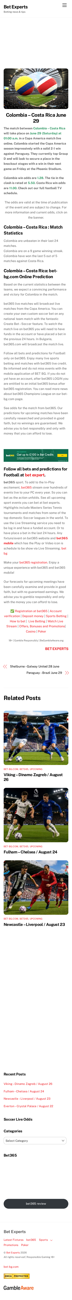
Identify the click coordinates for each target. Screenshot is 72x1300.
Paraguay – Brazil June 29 (44, 673)
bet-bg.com (11, 769)
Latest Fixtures (13, 1239)
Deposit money (33, 616)
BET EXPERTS (56, 649)
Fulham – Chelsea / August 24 (30, 852)
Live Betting (36, 621)
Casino (31, 631)
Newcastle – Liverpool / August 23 (34, 924)
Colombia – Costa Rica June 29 (36, 118)
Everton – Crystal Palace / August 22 (28, 1106)
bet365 (26, 487)
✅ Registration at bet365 (28, 611)
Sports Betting (56, 616)
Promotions (11, 1245)
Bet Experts (13, 1252)
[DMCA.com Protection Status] (17, 1277)
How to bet (17, 621)
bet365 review (36, 1203)
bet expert (35, 474)
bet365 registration (33, 562)
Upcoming (36, 769)
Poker (42, 631)
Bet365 (24, 769)
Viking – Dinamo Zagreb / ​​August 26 (28, 1083)
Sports (43, 1239)
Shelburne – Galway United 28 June (34, 666)
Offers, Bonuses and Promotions (42, 626)
